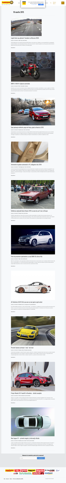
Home (4, 478)
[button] (50, 3)
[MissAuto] (16, 473)
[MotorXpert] (31, 470)
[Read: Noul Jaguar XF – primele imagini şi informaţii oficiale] (33, 421)
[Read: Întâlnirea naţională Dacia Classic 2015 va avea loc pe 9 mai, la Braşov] (33, 194)
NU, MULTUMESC (34, 4)
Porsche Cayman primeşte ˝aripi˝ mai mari (22, 348)
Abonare (41, 458)
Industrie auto (21, 129)
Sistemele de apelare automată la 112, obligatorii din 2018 (26, 164)
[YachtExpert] (57, 470)
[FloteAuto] (23, 470)
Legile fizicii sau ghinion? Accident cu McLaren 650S (25, 38)
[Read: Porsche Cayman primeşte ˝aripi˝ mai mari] (33, 330)
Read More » (13, 47)
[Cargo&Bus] (40, 470)
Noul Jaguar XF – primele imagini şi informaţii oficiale (25, 438)
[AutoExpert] (9, 470)
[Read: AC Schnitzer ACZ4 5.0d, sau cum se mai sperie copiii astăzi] (33, 285)
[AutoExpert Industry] (48, 473)
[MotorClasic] (50, 470)
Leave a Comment (14, 40)
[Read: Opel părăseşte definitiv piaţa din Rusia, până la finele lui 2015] (33, 111)
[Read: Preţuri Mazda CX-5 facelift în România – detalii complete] (33, 376)
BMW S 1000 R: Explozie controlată (20, 84)
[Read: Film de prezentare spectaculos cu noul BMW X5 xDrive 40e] (33, 239)
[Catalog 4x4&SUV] (38, 473)
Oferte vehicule (21, 395)
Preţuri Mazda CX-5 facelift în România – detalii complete (26, 393)
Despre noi (7, 478)
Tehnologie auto (21, 166)
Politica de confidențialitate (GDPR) (18, 478)
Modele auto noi (21, 304)
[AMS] (17, 470)
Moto (19, 86)
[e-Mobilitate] (25, 473)
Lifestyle (20, 213)
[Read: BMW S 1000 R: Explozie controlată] (33, 66)
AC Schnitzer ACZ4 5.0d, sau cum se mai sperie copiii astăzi (26, 302)
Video (20, 40)
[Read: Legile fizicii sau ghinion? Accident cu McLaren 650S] (26, 26)
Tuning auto (27, 304)
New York (26, 440)
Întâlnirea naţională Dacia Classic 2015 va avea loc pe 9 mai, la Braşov (29, 211)
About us (11, 478)
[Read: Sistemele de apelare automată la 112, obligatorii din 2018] (29, 151)
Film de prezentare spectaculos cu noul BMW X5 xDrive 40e (26, 256)
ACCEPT (41, 4)
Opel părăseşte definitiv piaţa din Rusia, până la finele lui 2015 (27, 127)
